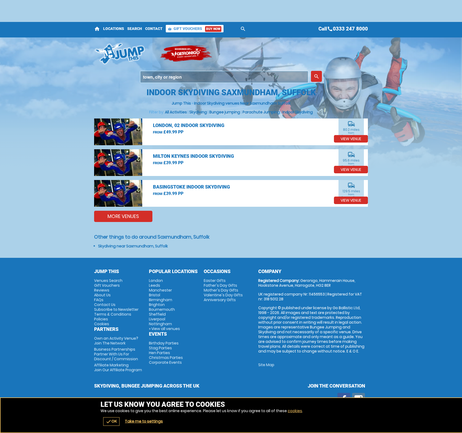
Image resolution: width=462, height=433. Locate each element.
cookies (295, 410)
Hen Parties (159, 352)
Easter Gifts (215, 280)
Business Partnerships (116, 354)
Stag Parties (160, 348)
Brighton (157, 304)
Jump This (181, 103)
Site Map (266, 364)
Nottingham (160, 324)
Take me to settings (144, 421)
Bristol (154, 295)
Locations (113, 28)
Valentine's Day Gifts (223, 295)
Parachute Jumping (261, 112)
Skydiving (198, 112)
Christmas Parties (166, 357)
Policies (101, 319)
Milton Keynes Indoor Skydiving (193, 156)
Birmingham (160, 299)
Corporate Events (165, 362)
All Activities (176, 112)
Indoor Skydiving (297, 112)
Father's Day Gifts (220, 285)
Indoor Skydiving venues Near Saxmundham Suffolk (242, 103)
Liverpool (157, 319)
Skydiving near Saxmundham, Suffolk (133, 246)
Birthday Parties (164, 343)
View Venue (351, 138)
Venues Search (108, 280)
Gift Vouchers (194, 28)
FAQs (98, 299)
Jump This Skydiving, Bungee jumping (124, 53)
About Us (102, 295)
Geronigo (186, 53)
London (156, 280)
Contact (154, 28)
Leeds (154, 285)
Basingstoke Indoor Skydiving (191, 187)
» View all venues (164, 328)
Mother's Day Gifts (221, 290)
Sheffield (157, 314)
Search (134, 28)
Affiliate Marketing (118, 367)
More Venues (123, 216)
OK (111, 421)
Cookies (101, 324)
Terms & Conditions (112, 314)
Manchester (160, 290)
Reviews (101, 290)
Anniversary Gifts (220, 299)
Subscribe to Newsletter (116, 309)
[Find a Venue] (224, 77)
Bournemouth (162, 309)
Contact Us (105, 304)
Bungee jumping (224, 112)
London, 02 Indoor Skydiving (188, 125)
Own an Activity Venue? (116, 341)
